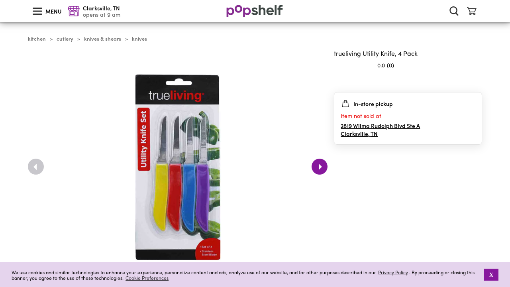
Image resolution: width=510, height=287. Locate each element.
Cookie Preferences (147, 277)
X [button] (491, 274)
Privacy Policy (393, 272)
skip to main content (3, 0)
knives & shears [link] (102, 38)
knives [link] (139, 38)
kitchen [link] (37, 38)
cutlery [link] (65, 38)
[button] (475, 81)
